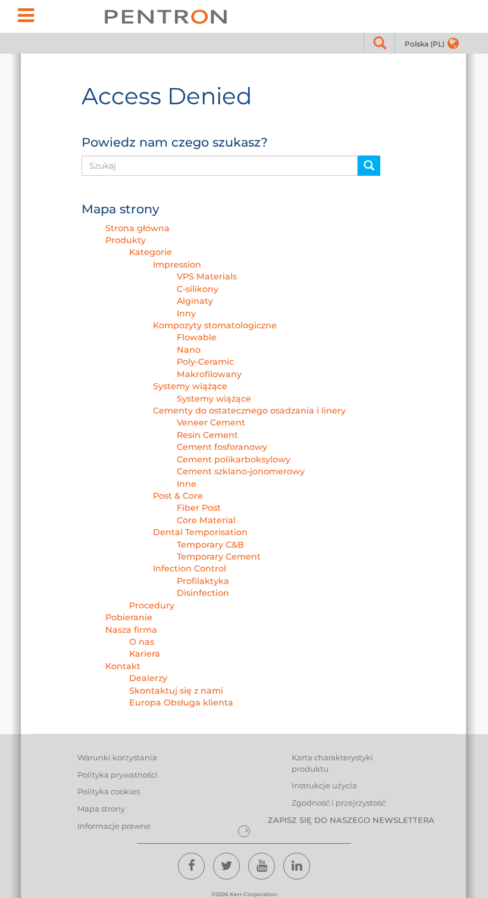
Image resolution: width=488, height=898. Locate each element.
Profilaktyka (203, 581)
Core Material (206, 520)
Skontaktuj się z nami (176, 690)
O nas (141, 641)
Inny (186, 313)
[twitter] (226, 866)
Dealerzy (148, 678)
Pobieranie (128, 617)
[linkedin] (296, 866)
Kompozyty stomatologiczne (215, 325)
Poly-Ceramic (205, 361)
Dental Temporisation (200, 532)
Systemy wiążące (190, 386)
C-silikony (197, 289)
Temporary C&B (210, 544)
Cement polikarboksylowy (233, 459)
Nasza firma (131, 629)
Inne (186, 483)
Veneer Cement (211, 422)
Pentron (165, 16)
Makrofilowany (209, 374)
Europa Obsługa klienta (181, 702)
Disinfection (203, 593)
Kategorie (150, 252)
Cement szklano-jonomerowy (241, 471)
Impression (177, 264)
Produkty (125, 240)
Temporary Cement (219, 556)
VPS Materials (207, 276)
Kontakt (122, 666)
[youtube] (261, 866)
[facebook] (191, 866)
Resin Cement (207, 435)
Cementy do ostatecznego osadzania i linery (249, 410)
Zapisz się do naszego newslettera (351, 820)
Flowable (197, 337)
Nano (189, 349)
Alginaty (195, 301)
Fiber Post (199, 507)
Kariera (144, 653)
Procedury (151, 605)
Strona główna (137, 228)
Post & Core (178, 495)
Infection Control (189, 568)
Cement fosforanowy (222, 447)
